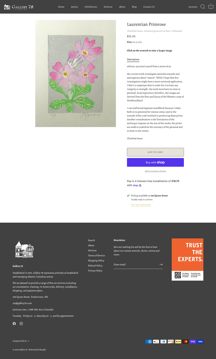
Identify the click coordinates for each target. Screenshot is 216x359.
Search (91, 240)
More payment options (155, 171)
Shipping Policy (96, 260)
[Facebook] (14, 323)
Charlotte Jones (134, 31)
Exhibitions (91, 7)
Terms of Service (96, 255)
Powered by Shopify (37, 349)
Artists (74, 7)
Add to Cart (155, 152)
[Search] (202, 6)
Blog (134, 7)
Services (108, 7)
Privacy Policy (95, 270)
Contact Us (149, 7)
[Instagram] (21, 323)
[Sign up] (161, 264)
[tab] (134, 59)
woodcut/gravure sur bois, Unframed (163, 31)
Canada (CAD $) (20, 341)
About (122, 7)
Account (193, 7)
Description (133, 59)
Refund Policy (95, 265)
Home (61, 7)
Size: (129, 42)
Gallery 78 (23, 349)
